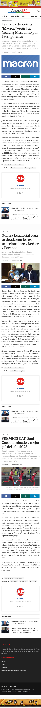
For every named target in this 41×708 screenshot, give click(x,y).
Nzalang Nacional (30, 168)
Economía (15, 16)
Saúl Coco (33, 581)
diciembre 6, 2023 (17, 52)
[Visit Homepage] (19, 11)
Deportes (33, 16)
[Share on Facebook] (6, 76)
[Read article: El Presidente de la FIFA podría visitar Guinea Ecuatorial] (5, 210)
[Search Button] (39, 11)
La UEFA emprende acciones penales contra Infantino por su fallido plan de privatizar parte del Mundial (25, 217)
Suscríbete (13, 686)
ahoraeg (6, 52)
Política (4, 16)
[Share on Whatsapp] (25, 76)
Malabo (3, 662)
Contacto (4, 686)
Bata (3, 665)
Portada (3, 20)
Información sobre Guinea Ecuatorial (13, 670)
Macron (20, 168)
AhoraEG (8, 689)
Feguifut (13, 168)
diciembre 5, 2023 (17, 261)
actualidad (14, 371)
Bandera (4, 668)
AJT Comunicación (24, 691)
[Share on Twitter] (15, 76)
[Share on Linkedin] (35, 76)
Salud (24, 16)
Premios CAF (23, 581)
